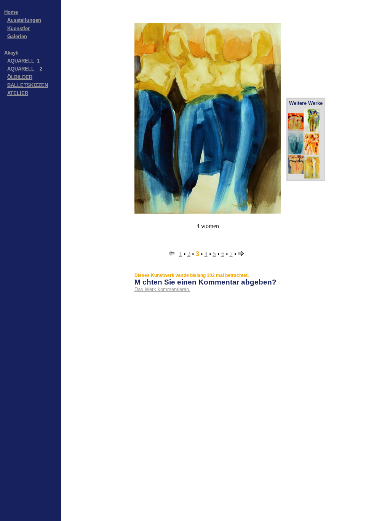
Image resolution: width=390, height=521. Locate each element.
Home (11, 12)
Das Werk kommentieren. (162, 289)
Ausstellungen (24, 20)
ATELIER (17, 93)
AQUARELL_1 (23, 61)
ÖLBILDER (19, 77)
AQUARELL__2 (24, 69)
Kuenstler (18, 28)
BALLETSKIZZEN (27, 85)
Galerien (17, 36)
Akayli (11, 53)
